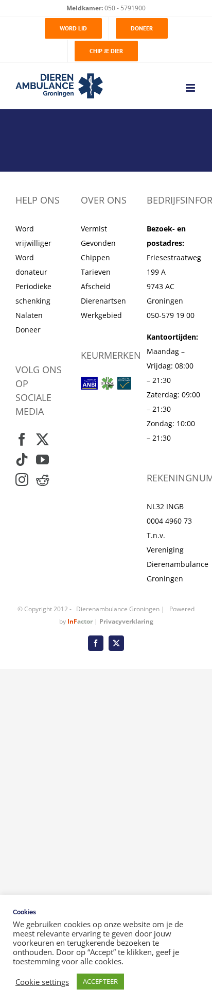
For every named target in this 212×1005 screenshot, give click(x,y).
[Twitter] (42, 439)
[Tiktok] (21, 459)
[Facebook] (21, 439)
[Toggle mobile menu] (191, 87)
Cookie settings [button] (42, 981)
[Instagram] (21, 479)
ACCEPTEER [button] (100, 981)
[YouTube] (42, 459)
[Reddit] (42, 479)
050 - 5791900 (124, 8)
